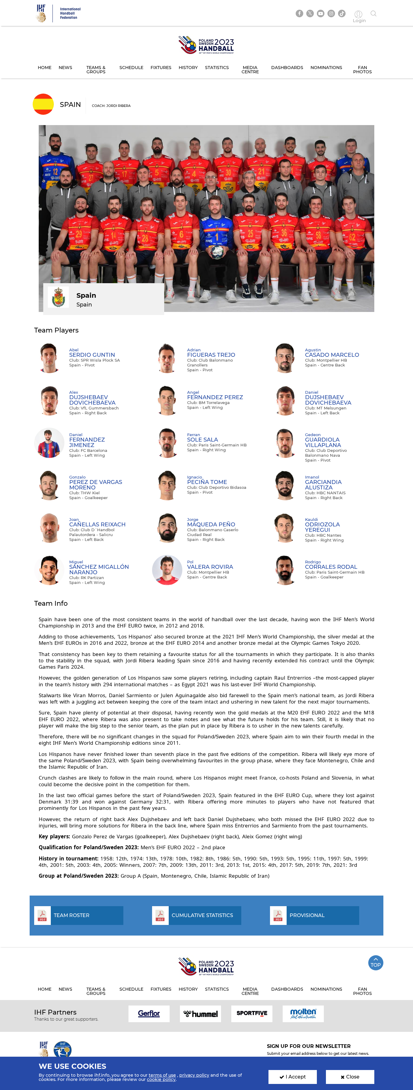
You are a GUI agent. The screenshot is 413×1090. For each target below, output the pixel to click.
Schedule (131, 67)
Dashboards (287, 67)
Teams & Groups (96, 70)
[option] (149, 1013)
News (65, 67)
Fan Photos (362, 70)
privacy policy (194, 1075)
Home (44, 67)
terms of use (162, 1075)
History (188, 67)
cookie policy (161, 1079)
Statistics (217, 67)
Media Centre (250, 70)
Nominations (326, 67)
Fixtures (161, 67)
